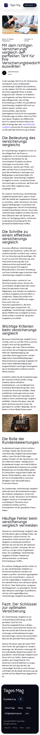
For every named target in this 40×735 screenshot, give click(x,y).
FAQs (28, 708)
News (20, 708)
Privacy (15, 728)
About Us (7, 728)
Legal (28, 728)
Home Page (10, 708)
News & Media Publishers (7, 40)
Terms (22, 728)
